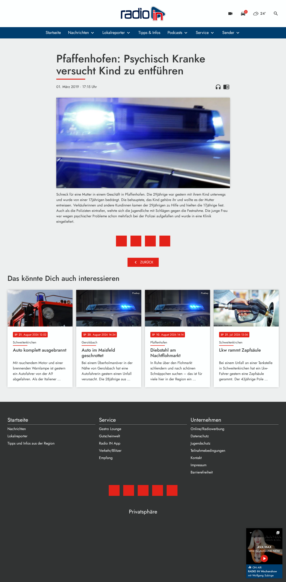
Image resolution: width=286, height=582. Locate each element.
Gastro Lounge (110, 428)
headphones (218, 87)
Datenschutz (200, 436)
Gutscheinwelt (109, 436)
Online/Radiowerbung (207, 428)
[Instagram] (30, 13)
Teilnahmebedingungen (208, 450)
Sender (228, 32)
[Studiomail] (12, 13)
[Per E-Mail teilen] (164, 241)
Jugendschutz (200, 443)
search (276, 13)
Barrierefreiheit (202, 472)
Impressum (198, 465)
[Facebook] (21, 13)
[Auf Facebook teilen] (121, 241)
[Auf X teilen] (135, 241)
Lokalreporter (113, 32)
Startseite (53, 32)
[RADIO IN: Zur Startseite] (143, 14)
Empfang (106, 457)
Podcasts (175, 32)
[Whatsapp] (39, 13)
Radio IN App (109, 443)
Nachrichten (78, 32)
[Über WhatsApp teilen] (150, 241)
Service (202, 32)
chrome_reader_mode (226, 87)
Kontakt (196, 457)
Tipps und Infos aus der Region (30, 443)
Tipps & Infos (149, 32)
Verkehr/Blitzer (110, 450)
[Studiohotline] (48, 13)
